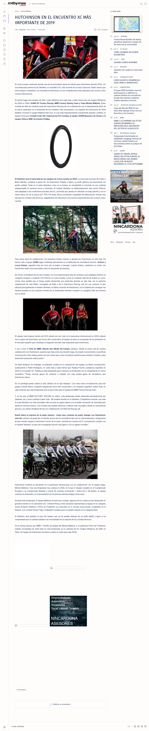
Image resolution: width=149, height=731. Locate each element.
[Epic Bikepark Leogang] (128, 132)
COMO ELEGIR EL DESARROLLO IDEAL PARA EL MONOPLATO (127, 81)
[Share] (103, 29)
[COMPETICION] (125, 87)
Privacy (127, 242)
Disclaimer (119, 242)
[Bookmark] (145, 4)
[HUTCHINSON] (21, 690)
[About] (4, 28)
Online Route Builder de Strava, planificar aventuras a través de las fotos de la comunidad (127, 42)
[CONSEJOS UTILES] (126, 76)
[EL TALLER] (123, 49)
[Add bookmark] (95, 29)
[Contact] (4, 33)
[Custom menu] (4, 40)
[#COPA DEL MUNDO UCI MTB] (131, 104)
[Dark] (141, 4)
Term (112, 242)
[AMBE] (122, 117)
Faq (134, 242)
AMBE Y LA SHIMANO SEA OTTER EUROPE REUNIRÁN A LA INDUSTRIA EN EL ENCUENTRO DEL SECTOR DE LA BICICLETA (127, 124)
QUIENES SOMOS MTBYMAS (125, 62)
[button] (135, 726)
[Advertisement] (29, 667)
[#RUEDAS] (123, 66)
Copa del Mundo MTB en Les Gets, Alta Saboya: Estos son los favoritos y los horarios (128, 110)
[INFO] (123, 59)
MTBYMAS (20, 726)
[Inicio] (4, 11)
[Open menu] (4, 4)
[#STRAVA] (124, 36)
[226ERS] (122, 150)
